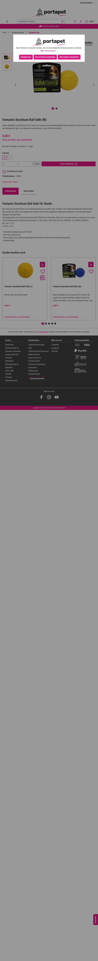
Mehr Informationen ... (49, 51)
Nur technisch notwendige (45, 57)
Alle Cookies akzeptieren (69, 57)
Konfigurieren (26, 57)
